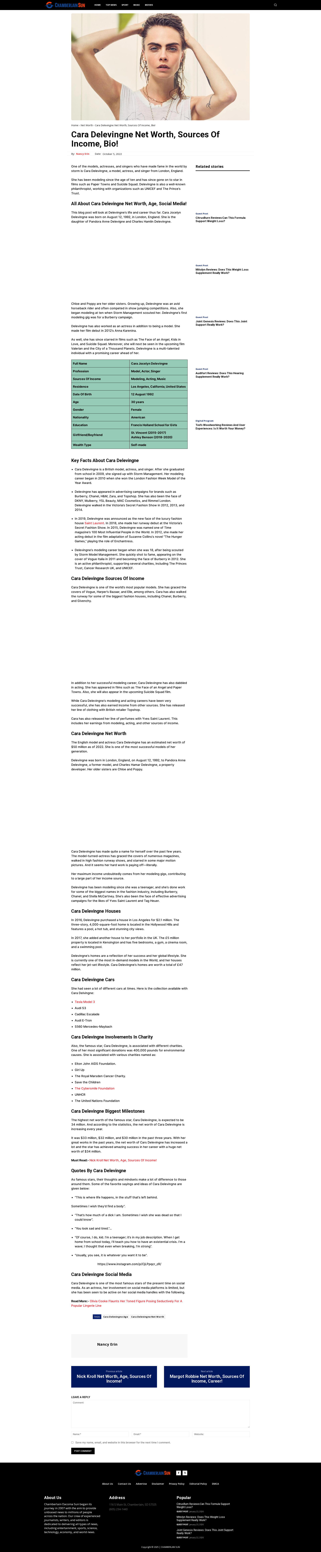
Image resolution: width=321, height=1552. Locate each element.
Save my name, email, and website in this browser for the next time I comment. (123, 1442)
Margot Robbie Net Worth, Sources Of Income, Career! (207, 1379)
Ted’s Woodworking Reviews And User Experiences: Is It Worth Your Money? (220, 426)
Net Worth (87, 125)
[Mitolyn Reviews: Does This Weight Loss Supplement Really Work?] (223, 244)
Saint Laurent (94, 523)
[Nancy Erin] (84, 1345)
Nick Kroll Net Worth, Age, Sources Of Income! (123, 1160)
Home (74, 125)
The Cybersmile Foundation (95, 1088)
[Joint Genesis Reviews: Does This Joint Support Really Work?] (223, 296)
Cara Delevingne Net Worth (147, 1316)
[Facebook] (74, 1328)
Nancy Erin (82, 153)
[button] (275, 4)
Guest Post (202, 214)
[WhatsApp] (97, 1328)
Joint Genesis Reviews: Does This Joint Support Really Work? (221, 323)
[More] (105, 1328)
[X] (82, 1328)
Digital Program (204, 421)
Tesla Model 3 (85, 1002)
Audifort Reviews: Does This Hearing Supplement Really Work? (220, 374)
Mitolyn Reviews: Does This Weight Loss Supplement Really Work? (222, 271)
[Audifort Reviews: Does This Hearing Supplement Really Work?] (223, 348)
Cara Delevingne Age (115, 1316)
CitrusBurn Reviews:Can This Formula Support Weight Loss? (220, 219)
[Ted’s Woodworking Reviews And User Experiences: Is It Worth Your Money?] (223, 399)
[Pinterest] (90, 1328)
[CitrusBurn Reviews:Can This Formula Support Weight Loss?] (223, 192)
